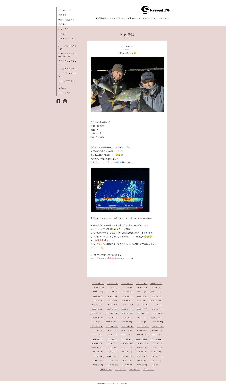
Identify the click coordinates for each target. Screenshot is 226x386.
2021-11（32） (127, 330)
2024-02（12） (97, 309)
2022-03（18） (143, 326)
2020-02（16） (142, 348)
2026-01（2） (128, 287)
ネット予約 (63, 29)
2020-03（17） (127, 348)
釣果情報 (62, 15)
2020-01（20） (157, 348)
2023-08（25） (112, 313)
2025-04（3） (113, 296)
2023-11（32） (142, 309)
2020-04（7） (112, 348)
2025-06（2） (156, 292)
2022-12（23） (156, 317)
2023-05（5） (158, 313)
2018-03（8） (121, 369)
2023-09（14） (97, 313)
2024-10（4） (126, 300)
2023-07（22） (128, 313)
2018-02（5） (135, 369)
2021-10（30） (141, 330)
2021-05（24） (142, 335)
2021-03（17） (98, 339)
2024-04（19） (143, 305)
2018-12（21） (127, 360)
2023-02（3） (127, 317)
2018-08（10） (113, 365)
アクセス (62, 34)
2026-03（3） (99, 287)
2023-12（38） (127, 309)
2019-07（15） (98, 356)
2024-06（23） (112, 305)
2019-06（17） (112, 356)
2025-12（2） (142, 287)
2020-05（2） (97, 348)
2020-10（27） (97, 343)
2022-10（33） (111, 322)
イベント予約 (64, 93)
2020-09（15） (112, 343)
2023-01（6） (142, 317)
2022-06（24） (97, 326)
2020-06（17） (158, 343)
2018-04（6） (106, 369)
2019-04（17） (142, 356)
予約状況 (62, 24)
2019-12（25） (98, 352)
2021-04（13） (157, 335)
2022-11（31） (97, 322)
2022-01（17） (98, 330)
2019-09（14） (142, 352)
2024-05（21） (128, 305)
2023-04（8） (98, 317)
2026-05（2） (142, 283)
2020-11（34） (156, 339)
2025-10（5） (98, 292)
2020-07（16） (143, 343)
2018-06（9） (142, 365)
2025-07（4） (142, 292)
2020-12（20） (142, 339)
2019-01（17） (113, 360)
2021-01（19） (127, 339)
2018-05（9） (157, 365)
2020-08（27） (127, 343)
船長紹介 (62, 88)
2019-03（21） (157, 356)
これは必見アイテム (67, 68)
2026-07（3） (113, 283)
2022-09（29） (127, 322)
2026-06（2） (127, 283)
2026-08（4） (98, 283)
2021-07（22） (112, 335)
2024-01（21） (112, 309)
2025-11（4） (156, 287)
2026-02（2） (114, 287)
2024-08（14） (156, 300)
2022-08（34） (142, 322)
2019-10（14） (127, 352)
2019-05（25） (127, 356)
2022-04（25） (128, 326)
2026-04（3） (156, 283)
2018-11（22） (142, 360)
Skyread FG (107, 383)
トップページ (64, 10)
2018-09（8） (98, 365)
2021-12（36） (112, 330)
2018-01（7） (149, 369)
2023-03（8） (113, 317)
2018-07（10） (128, 365)
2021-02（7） (113, 339)
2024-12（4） (99, 300)
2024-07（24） (97, 305)
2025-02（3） (142, 296)
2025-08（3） (127, 292)
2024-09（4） (141, 300)
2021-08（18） (97, 335)
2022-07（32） (158, 322)
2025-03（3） (127, 296)
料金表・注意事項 (66, 19)
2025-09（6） (113, 292)
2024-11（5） (113, 300)
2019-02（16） (98, 360)
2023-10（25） (157, 309)
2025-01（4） (157, 296)
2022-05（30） (112, 326)
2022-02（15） (158, 326)
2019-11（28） (113, 352)
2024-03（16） (158, 305)
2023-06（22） (143, 313)
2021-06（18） (127, 335)
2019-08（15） (156, 352)
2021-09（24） (157, 330)
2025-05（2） (98, 296)
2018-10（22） (156, 360)
